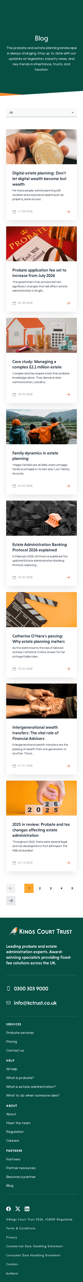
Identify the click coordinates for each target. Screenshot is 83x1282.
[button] (10, 888)
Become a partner (21, 1177)
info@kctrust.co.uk (35, 1003)
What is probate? (20, 1078)
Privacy (11, 1237)
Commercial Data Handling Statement (34, 1246)
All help (11, 1069)
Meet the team (18, 1123)
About (11, 1114)
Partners (13, 1159)
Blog (10, 1185)
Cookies (12, 1264)
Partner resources (21, 1168)
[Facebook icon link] (8, 1209)
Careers (12, 1140)
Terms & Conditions (21, 1228)
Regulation (15, 1132)
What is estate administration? (31, 1087)
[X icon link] (17, 1209)
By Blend (12, 1273)
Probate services (20, 1033)
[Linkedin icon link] (27, 1209)
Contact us (15, 1050)
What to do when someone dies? (33, 1095)
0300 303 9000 (31, 988)
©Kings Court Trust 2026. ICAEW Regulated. (39, 1219)
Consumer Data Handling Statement (33, 1255)
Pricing (11, 1041)
